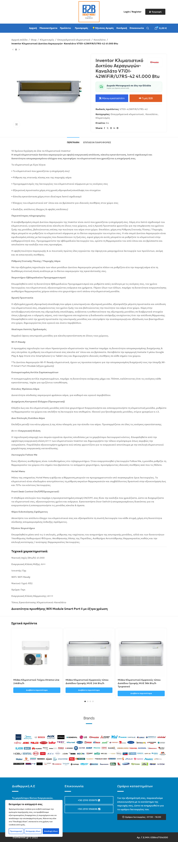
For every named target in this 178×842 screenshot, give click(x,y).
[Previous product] (12, 49)
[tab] (73, 141)
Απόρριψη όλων (33, 831)
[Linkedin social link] (114, 128)
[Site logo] (89, 11)
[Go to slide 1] (85, 701)
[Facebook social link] (104, 128)
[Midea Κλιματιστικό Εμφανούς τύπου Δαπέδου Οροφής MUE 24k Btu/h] (89, 653)
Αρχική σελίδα (19, 39)
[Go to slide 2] (87, 701)
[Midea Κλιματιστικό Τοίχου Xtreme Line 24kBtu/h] (36, 653)
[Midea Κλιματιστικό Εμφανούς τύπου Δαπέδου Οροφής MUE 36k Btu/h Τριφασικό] (141, 653)
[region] (34, 818)
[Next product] (19, 49)
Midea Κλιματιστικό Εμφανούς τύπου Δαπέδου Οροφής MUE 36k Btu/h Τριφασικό (139, 683)
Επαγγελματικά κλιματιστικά (73, 39)
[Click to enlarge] (16, 124)
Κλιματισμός (47, 39)
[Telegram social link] (117, 128)
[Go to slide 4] (93, 701)
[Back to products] (16, 49)
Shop (34, 39)
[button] (141, 817)
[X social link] (107, 128)
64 (107, 122)
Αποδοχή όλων (51, 831)
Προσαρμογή (16, 831)
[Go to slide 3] (90, 701)
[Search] (147, 28)
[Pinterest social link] (111, 128)
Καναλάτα (100, 39)
